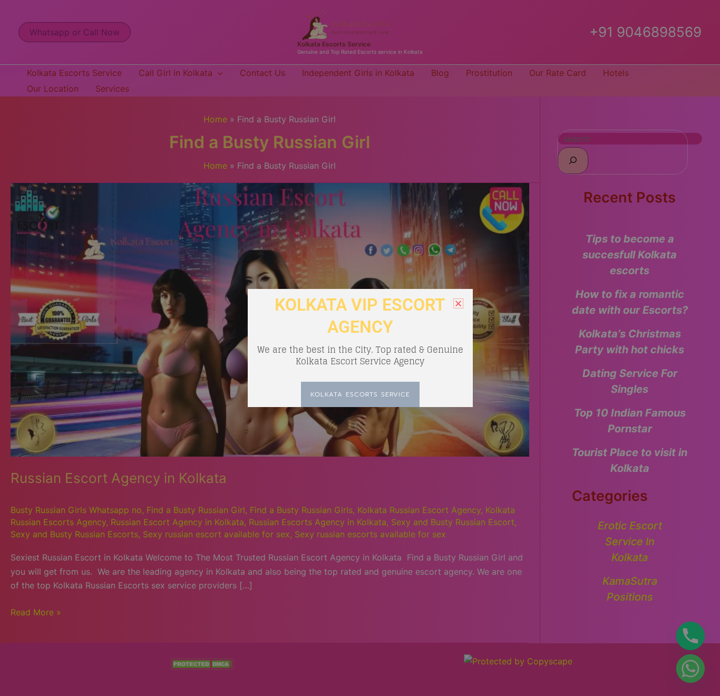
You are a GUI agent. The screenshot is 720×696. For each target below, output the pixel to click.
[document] (360, 348)
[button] (458, 303)
